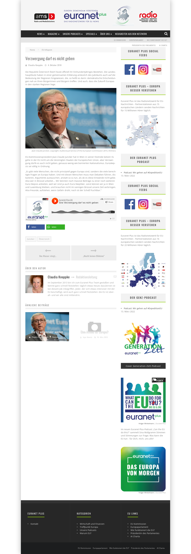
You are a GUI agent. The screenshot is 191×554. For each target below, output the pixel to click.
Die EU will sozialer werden (47, 331)
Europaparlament (136, 40)
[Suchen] (166, 33)
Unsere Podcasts (72, 33)
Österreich (44, 239)
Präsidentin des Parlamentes (144, 45)
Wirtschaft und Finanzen (92, 523)
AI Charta (163, 45)
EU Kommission (120, 40)
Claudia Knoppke (35, 65)
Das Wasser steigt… (48, 255)
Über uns (105, 33)
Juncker (30, 239)
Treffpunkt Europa (89, 527)
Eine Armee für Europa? (94, 331)
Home (32, 50)
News (40, 33)
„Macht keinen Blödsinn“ (94, 255)
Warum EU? (85, 533)
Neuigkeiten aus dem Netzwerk (131, 33)
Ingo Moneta (87, 337)
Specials (90, 33)
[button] (35, 227)
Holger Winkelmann (146, 423)
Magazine (52, 33)
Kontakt (34, 523)
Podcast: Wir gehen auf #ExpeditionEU (143, 172)
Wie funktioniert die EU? (157, 40)
